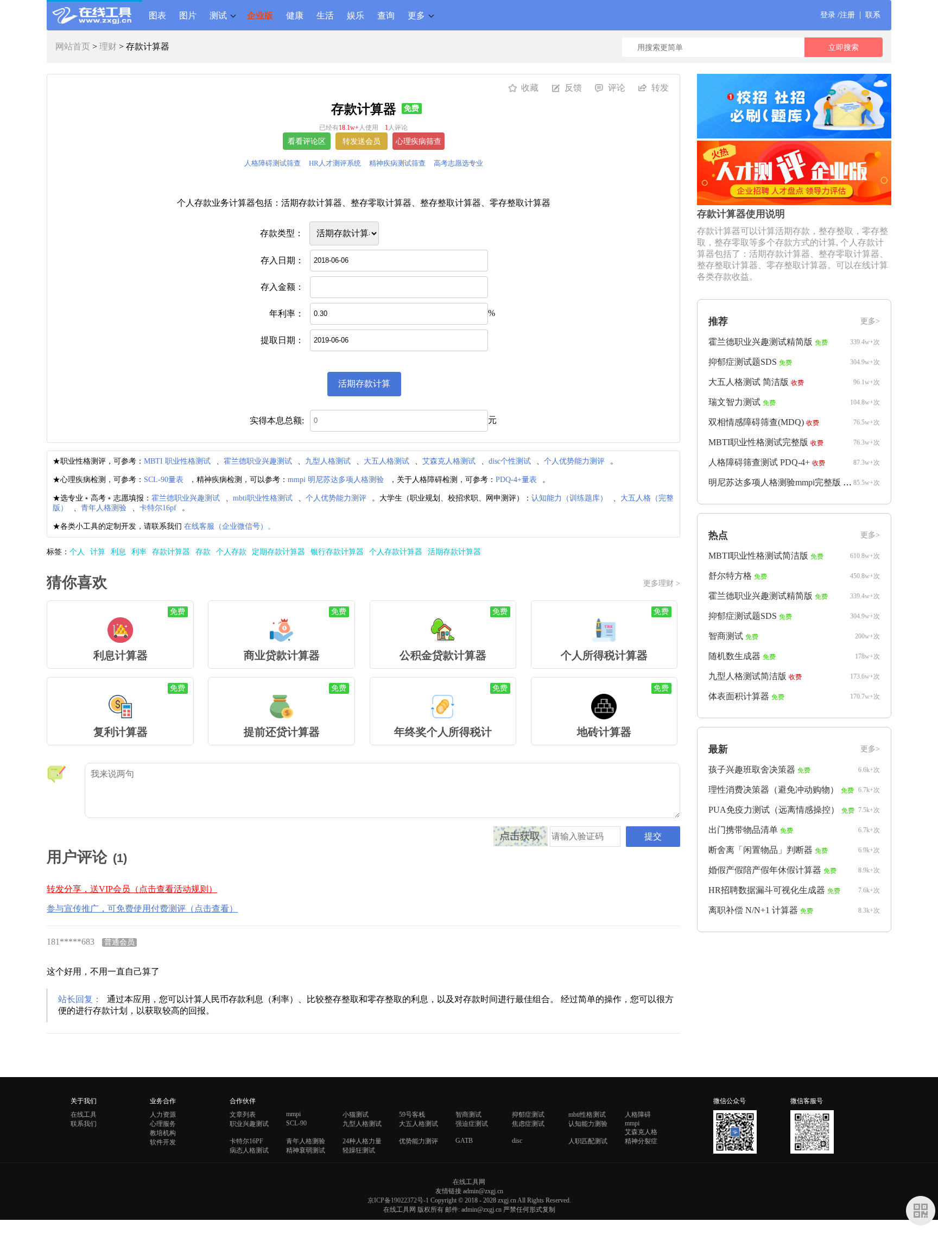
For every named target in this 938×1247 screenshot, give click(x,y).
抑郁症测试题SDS (742, 361)
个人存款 (231, 552)
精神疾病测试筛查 (397, 163)
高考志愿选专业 (458, 163)
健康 (294, 15)
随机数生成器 (734, 656)
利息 (118, 552)
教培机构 (163, 1133)
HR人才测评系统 (335, 163)
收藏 (529, 87)
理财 (108, 46)
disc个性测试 (510, 461)
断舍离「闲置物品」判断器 (760, 849)
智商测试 (725, 636)
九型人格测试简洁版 (747, 676)
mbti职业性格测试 (263, 498)
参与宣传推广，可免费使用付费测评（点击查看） (142, 908)
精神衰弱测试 (305, 1150)
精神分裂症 (641, 1141)
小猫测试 (356, 1114)
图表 (157, 15)
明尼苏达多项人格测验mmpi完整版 (774, 482)
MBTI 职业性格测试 (177, 461)
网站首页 (72, 46)
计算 (97, 552)
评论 (616, 87)
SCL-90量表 (163, 480)
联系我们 (84, 1124)
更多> (870, 321)
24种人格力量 (362, 1141)
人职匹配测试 (587, 1141)
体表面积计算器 (738, 696)
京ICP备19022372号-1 (398, 1200)
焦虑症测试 (528, 1124)
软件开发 (163, 1142)
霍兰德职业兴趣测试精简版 (760, 341)
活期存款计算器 (454, 552)
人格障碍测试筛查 (272, 163)
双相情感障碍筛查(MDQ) (756, 422)
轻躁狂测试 (359, 1150)
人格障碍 (638, 1114)
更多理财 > (661, 583)
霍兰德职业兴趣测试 (258, 461)
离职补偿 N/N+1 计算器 (753, 910)
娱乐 (355, 15)
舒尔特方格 (730, 575)
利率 (139, 552)
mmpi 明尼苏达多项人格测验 (336, 480)
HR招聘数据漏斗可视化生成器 (766, 890)
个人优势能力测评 (574, 461)
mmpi (293, 1114)
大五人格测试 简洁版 (748, 382)
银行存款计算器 (337, 552)
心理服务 (163, 1124)
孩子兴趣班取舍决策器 (751, 769)
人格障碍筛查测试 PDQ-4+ (759, 462)
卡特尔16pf (158, 508)
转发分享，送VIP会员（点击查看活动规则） (132, 889)
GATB (464, 1140)
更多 (416, 15)
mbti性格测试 (587, 1114)
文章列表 (243, 1114)
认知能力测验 (587, 1124)
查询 (386, 15)
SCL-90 (296, 1123)
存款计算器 (171, 552)
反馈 (573, 87)
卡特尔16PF (246, 1141)
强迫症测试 (471, 1124)
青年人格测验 (103, 508)
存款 (203, 552)
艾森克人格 (641, 1132)
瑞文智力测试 (734, 402)
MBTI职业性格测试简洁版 (758, 555)
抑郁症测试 (528, 1114)
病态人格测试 (249, 1150)
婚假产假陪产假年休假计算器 (764, 870)
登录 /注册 (837, 15)
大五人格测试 (386, 461)
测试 (218, 15)
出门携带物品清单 (743, 829)
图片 (188, 15)
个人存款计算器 (395, 552)
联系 (872, 15)
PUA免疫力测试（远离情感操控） (773, 809)
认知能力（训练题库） (569, 498)
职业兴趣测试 (249, 1124)
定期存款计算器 (278, 552)
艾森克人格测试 (449, 461)
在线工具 (84, 1114)
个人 (77, 552)
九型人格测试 (328, 461)
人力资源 (163, 1114)
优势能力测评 (418, 1141)
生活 (325, 15)
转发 (660, 87)
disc (517, 1140)
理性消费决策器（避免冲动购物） (773, 789)
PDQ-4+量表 (516, 480)
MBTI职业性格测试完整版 (758, 442)
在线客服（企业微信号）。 (229, 526)
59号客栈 (412, 1114)
